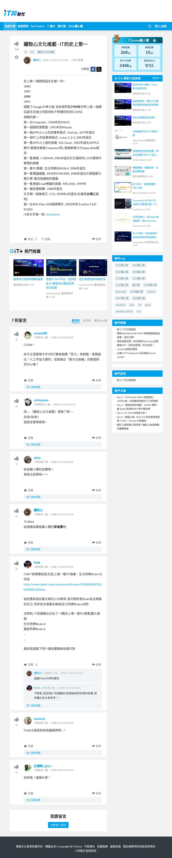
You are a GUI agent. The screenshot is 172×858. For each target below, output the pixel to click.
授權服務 (102, 846)
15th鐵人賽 (122, 265)
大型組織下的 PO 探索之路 (145, 133)
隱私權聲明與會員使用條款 (139, 846)
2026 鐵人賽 (75, 26)
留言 (32, 239)
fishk (37, 562)
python (151, 291)
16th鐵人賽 (139, 265)
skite (37, 458)
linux (147, 304)
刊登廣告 (89, 846)
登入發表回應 (33, 387)
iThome (77, 846)
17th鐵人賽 (122, 278)
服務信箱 (115, 846)
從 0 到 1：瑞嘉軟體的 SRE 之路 (144, 186)
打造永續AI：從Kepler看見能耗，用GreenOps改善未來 (146, 219)
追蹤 (47, 239)
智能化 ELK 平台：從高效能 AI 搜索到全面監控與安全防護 (61, 283)
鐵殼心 (37, 60)
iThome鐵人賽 (139, 40)
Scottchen (53, 214)
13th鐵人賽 (122, 271)
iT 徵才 (51, 26)
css (139, 311)
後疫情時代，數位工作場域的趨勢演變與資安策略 (146, 103)
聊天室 (62, 26)
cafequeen (41, 400)
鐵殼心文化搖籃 (46, 51)
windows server (124, 311)
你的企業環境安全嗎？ (144, 117)
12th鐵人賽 (139, 278)
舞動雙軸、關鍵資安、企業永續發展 (146, 169)
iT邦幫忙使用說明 (85, 850)
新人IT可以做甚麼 (126, 329)
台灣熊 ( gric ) (43, 766)
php (132, 304)
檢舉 (98, 239)
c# (139, 304)
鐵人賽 (136, 284)
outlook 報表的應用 (127, 349)
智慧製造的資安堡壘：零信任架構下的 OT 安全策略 (146, 153)
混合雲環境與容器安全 (92, 279)
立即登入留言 (58, 824)
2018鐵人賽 (137, 291)
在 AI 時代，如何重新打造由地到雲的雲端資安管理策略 (146, 235)
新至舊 (87, 320)
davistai (39, 719)
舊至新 (76, 320)
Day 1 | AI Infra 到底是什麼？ (132, 412)
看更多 (156, 78)
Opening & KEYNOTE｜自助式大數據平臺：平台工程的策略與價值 (146, 202)
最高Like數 (100, 320)
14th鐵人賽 (139, 271)
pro (32, 51)
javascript (121, 291)
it (26, 51)
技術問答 (23, 26)
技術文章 (10, 26)
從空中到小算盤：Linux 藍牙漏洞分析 (145, 86)
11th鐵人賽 (122, 284)
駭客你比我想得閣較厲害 (28, 279)
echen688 (40, 333)
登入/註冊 (161, 26)
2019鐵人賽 (150, 284)
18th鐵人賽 (139, 298)
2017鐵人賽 (122, 298)
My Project (38, 26)
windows (120, 304)
